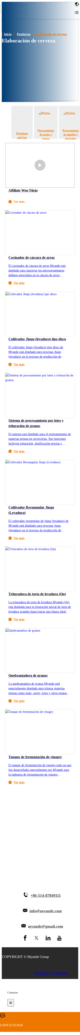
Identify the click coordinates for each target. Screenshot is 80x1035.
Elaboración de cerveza (51, 34)
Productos (23, 34)
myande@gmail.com (45, 926)
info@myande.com (46, 911)
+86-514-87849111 (45, 895)
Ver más (19, 283)
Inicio (8, 34)
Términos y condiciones (51, 973)
